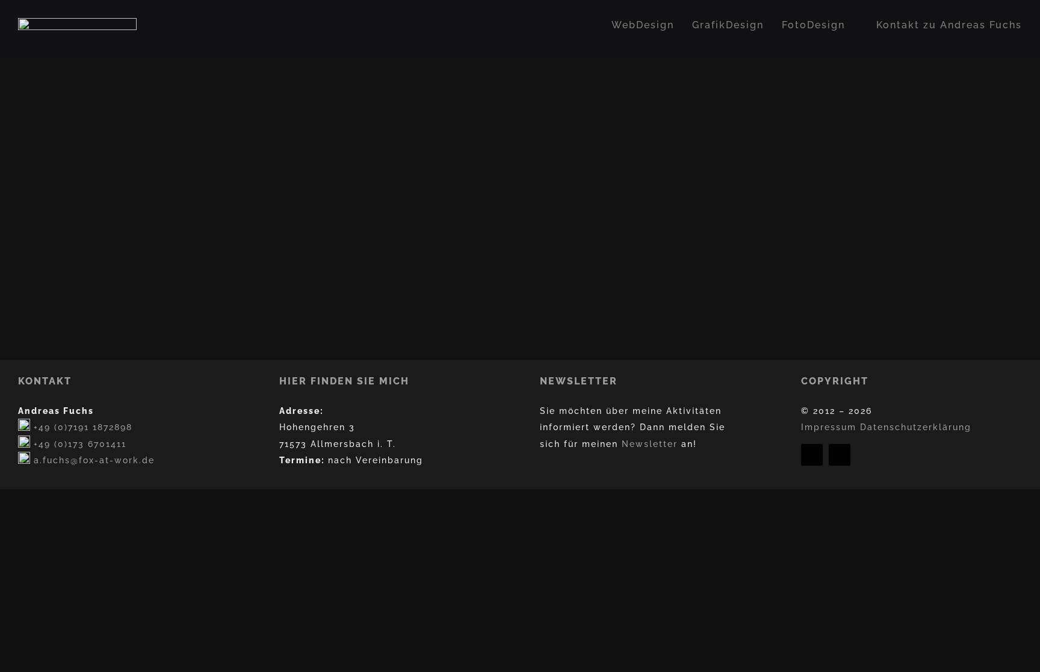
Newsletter (650, 444)
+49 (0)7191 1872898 (83, 427)
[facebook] (812, 455)
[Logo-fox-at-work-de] (77, 22)
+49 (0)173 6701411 (80, 444)
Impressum (828, 427)
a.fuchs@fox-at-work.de (94, 460)
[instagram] (839, 455)
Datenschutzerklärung (915, 427)
